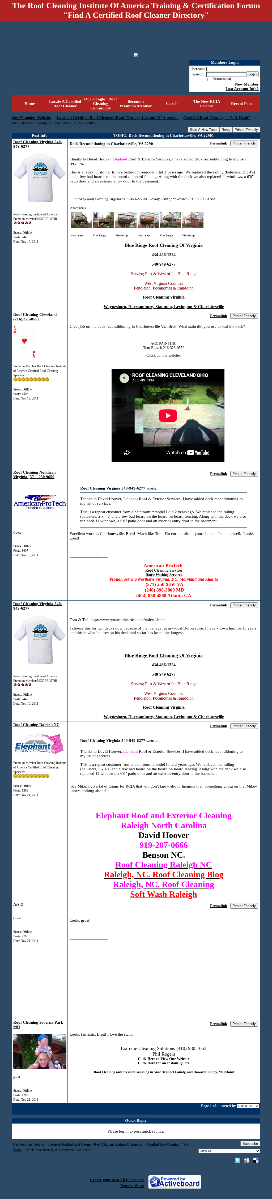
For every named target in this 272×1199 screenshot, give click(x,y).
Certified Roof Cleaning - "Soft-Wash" (216, 118)
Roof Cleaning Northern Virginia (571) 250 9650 (34, 474)
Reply (226, 130)
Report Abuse (132, 1186)
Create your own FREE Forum (117, 1180)
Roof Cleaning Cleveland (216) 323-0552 (35, 316)
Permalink (218, 143)
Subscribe (250, 1144)
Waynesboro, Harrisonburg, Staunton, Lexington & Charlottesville (164, 306)
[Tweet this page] (237, 1160)
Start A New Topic (203, 130)
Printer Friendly (246, 130)
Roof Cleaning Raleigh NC (36, 724)
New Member (247, 84)
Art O (18, 904)
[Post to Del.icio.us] (256, 1160)
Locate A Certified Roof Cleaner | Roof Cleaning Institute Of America (118, 118)
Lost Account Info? (242, 89)
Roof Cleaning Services (163, 570)
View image (77, 235)
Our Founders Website (31, 118)
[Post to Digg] (247, 1160)
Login (252, 74)
